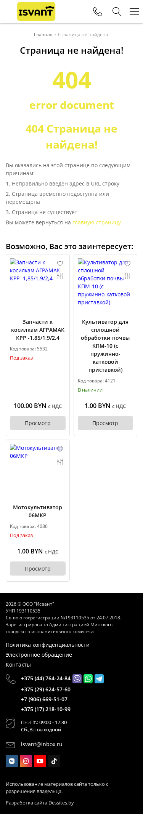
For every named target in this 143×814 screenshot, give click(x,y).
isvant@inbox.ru (42, 744)
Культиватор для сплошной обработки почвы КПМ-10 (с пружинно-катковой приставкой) (105, 345)
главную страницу (96, 222)
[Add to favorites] (60, 263)
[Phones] (97, 12)
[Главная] (36, 11)
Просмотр (38, 423)
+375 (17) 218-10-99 (46, 709)
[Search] (117, 12)
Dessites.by (61, 802)
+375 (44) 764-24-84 (46, 678)
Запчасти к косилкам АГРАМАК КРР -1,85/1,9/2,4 (37, 329)
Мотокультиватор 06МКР (37, 511)
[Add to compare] (60, 276)
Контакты (18, 664)
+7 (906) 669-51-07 (44, 699)
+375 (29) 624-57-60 (46, 689)
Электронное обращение (39, 654)
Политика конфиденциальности (48, 644)
